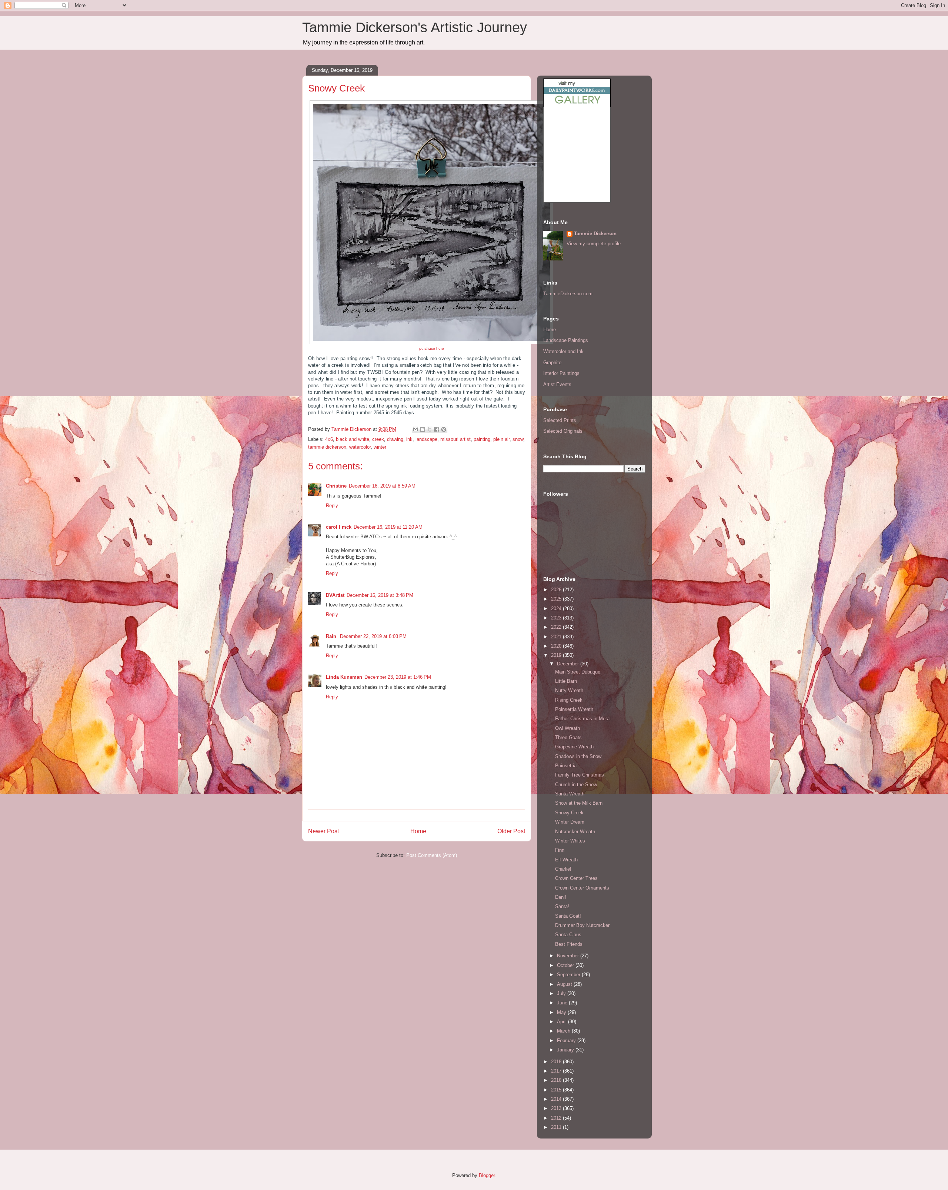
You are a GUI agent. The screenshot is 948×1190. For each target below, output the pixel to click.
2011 (557, 1127)
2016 (557, 1080)
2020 (557, 646)
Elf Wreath (566, 859)
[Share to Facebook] (436, 429)
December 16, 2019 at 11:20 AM (388, 527)
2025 (557, 599)
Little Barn (566, 681)
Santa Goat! (568, 916)
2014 (557, 1099)
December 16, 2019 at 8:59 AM (382, 486)
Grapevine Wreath (574, 746)
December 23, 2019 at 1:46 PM (397, 677)
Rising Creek (569, 700)
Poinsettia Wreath (574, 709)
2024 (557, 608)
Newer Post (323, 831)
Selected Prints (559, 420)
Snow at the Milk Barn (578, 803)
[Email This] (415, 429)
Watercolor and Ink (563, 351)
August (565, 984)
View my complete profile (594, 243)
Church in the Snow (576, 784)
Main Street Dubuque (577, 672)
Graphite (552, 362)
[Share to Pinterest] (443, 429)
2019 (557, 655)
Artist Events (557, 384)
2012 (557, 1118)
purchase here (431, 348)
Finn (559, 850)
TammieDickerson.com (567, 293)
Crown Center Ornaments (582, 888)
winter (380, 447)
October (566, 965)
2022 (557, 627)
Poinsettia (566, 765)
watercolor (360, 447)
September (569, 974)
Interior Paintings (561, 373)
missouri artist (455, 439)
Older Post (511, 831)
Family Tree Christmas (579, 775)
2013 (557, 1108)
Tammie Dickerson (595, 233)
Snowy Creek (569, 812)
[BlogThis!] (422, 429)
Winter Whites (570, 841)
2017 (557, 1071)
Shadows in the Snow (578, 756)
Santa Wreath (569, 794)
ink (409, 439)
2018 (557, 1061)
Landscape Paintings (565, 340)
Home (418, 831)
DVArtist (335, 595)
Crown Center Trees (576, 878)
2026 (557, 589)
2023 (557, 618)
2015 (557, 1090)
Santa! (562, 906)
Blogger (487, 1175)
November (568, 955)
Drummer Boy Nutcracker (582, 925)
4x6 (329, 439)
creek (378, 439)
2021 (557, 636)
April (562, 1021)
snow (518, 439)
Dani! (560, 897)
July (562, 993)
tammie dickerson (327, 447)
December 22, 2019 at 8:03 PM (373, 636)
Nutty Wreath (569, 690)
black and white (352, 439)
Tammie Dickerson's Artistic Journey (414, 27)
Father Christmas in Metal (583, 718)
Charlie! (563, 869)
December (568, 664)
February (567, 1040)
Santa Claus (568, 934)
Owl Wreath (567, 728)
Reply (332, 505)
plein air (501, 439)
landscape (426, 439)
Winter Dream (569, 822)
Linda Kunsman (344, 677)
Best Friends (569, 944)
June (563, 1002)
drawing (395, 439)
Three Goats (568, 737)
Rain (332, 636)
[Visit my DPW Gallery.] (577, 105)
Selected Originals (563, 431)
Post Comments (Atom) (431, 855)
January (566, 1050)
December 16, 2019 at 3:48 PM (380, 595)
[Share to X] (429, 429)
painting (482, 439)
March (564, 1031)
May (562, 1012)
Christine (336, 486)
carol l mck (338, 527)
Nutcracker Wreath (575, 831)
